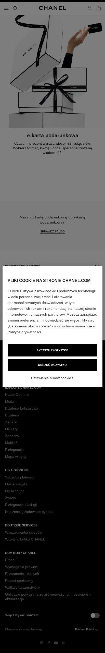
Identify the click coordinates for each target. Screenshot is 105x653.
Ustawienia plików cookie (51, 378)
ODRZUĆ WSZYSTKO (52, 364)
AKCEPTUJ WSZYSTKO (52, 350)
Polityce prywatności (24, 332)
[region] (52, 326)
